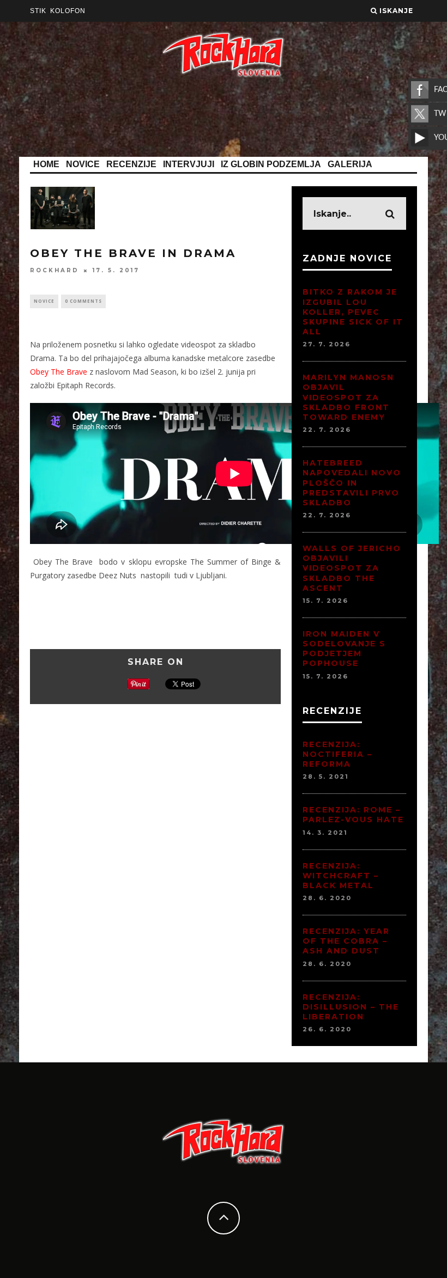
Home (46, 164)
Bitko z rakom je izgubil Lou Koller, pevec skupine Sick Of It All (353, 312)
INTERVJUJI (188, 164)
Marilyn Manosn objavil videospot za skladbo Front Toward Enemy (348, 397)
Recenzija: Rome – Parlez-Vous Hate (353, 814)
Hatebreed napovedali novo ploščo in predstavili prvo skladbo (352, 482)
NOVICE (83, 164)
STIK (38, 11)
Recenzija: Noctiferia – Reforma (337, 754)
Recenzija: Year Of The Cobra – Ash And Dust (346, 941)
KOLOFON (68, 11)
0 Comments (83, 301)
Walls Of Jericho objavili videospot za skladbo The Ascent (352, 568)
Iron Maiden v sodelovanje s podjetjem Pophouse (344, 649)
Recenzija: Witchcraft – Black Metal (341, 875)
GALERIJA (350, 164)
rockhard (54, 270)
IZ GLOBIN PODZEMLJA (271, 164)
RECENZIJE (131, 164)
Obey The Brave (58, 371)
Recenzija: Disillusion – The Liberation (351, 1007)
